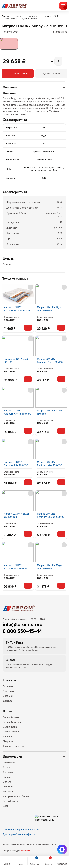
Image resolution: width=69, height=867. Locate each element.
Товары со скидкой (13, 746)
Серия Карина (11, 717)
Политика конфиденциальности (21, 829)
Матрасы (8, 741)
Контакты (8, 791)
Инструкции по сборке (16, 796)
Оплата (7, 781)
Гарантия (8, 786)
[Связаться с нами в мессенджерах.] (62, 849)
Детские (7, 700)
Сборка (7, 777)
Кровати (7, 736)
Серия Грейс (10, 726)
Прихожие (9, 691)
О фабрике (9, 762)
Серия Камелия (12, 722)
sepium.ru (25, 850)
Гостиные (8, 686)
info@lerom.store (22, 624)
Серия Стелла (11, 731)
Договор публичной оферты (19, 834)
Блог (5, 805)
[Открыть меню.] (63, 6)
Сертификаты (10, 801)
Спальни (8, 695)
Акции (6, 767)
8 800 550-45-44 (22, 631)
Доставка (8, 772)
